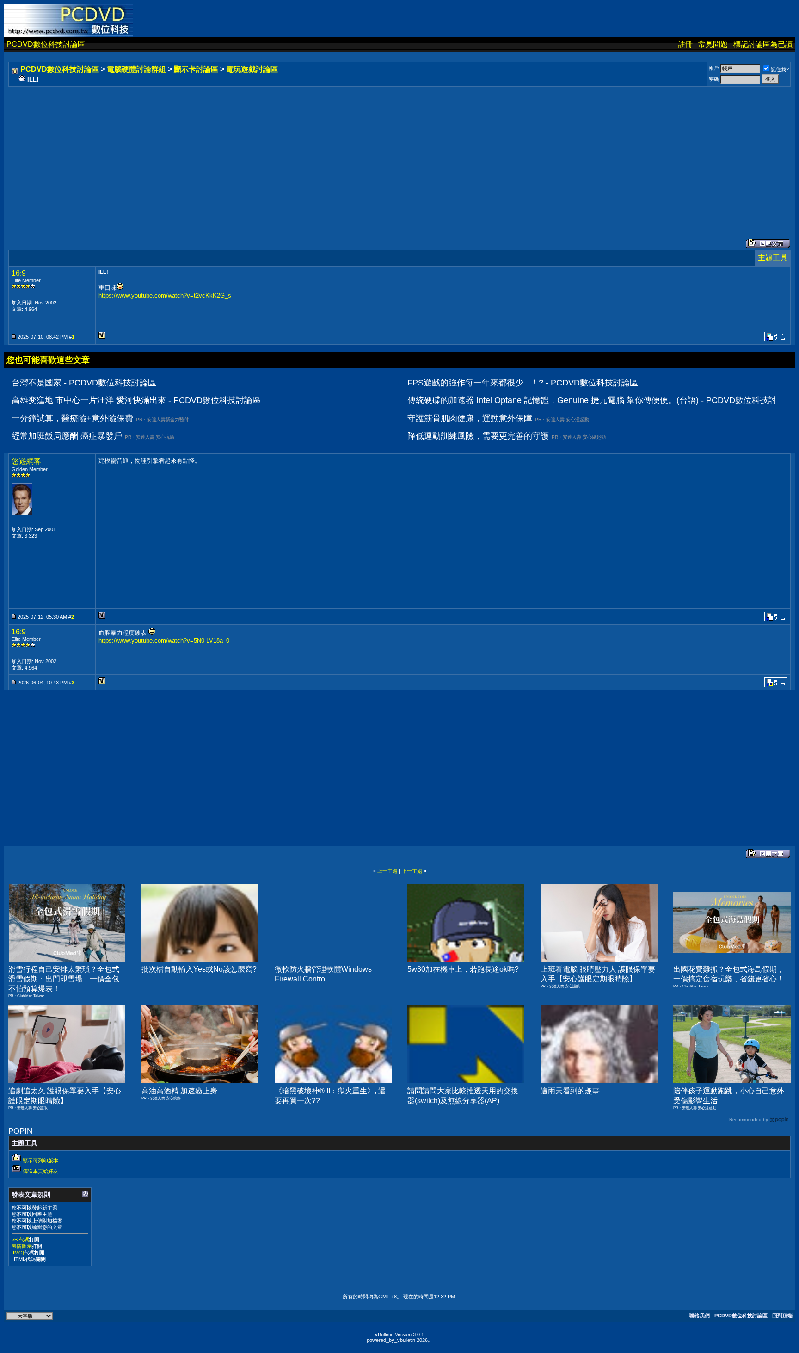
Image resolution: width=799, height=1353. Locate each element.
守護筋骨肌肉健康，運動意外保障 (469, 418)
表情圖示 (22, 1246)
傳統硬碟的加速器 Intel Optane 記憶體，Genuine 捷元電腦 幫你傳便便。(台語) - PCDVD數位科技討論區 (600, 400)
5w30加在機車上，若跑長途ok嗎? (463, 969)
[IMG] (18, 1252)
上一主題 (387, 871)
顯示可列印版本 (40, 1160)
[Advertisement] (287, 153)
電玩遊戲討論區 (252, 69)
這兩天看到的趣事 (570, 1091)
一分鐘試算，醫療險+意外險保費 (72, 418)
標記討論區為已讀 (763, 44)
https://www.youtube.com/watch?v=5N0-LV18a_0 (163, 640)
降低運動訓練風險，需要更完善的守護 (478, 436)
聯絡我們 (699, 1315)
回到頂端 (782, 1315)
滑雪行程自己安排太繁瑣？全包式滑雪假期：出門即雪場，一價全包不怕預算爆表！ (63, 979)
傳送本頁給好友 (40, 1171)
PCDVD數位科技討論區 (45, 44)
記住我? (780, 69)
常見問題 (713, 44)
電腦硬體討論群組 (136, 69)
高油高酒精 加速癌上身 (179, 1091)
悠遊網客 (26, 461)
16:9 (19, 273)
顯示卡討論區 (196, 69)
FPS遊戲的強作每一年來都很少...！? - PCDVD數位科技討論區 (522, 382)
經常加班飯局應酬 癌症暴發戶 (67, 436)
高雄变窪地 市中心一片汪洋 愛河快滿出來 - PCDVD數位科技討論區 (136, 400)
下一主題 (412, 871)
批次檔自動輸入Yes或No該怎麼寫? (199, 969)
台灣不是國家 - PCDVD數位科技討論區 (84, 382)
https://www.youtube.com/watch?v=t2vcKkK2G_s (164, 295)
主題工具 (772, 257)
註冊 (685, 44)
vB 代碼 (20, 1239)
